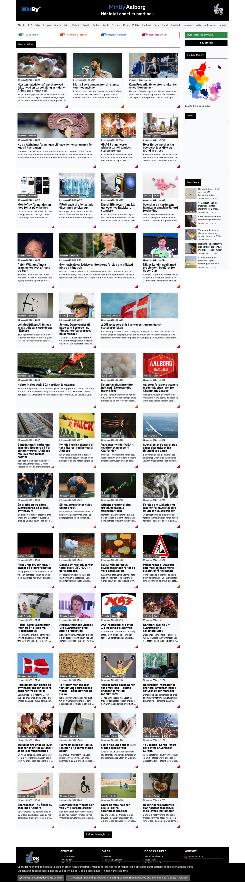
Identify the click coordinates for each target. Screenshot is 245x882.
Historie (76, 25)
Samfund (146, 25)
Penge (126, 25)
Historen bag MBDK (113, 860)
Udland (222, 25)
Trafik (198, 25)
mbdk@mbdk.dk (195, 856)
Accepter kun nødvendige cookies (42, 877)
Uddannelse (210, 25)
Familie (57, 25)
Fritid (66, 25)
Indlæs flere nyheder (98, 834)
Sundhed (175, 25)
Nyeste (21, 25)
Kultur (96, 25)
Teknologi (187, 25)
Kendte (86, 25)
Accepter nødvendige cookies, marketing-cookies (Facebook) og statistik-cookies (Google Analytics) (130, 877)
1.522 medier (68, 856)
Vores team (150, 860)
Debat (37, 25)
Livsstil (105, 25)
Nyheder (116, 25)
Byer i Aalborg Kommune (200, 35)
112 (30, 25)
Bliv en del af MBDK (154, 856)
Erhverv (47, 25)
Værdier (107, 856)
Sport (165, 25)
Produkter (67, 860)
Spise (156, 25)
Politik (135, 25)
